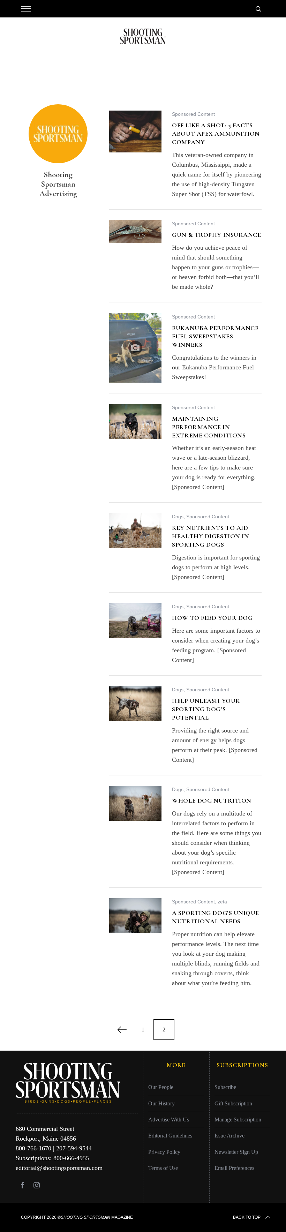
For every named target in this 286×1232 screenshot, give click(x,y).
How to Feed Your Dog (212, 618)
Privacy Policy (164, 1152)
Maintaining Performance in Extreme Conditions (209, 427)
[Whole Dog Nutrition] (135, 803)
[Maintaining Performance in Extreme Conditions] (135, 421)
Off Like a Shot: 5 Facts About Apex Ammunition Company (216, 133)
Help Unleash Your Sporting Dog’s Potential (206, 709)
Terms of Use (163, 1168)
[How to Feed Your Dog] (135, 620)
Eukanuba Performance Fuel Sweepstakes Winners (215, 336)
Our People (160, 1087)
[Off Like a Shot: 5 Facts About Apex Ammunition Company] (135, 131)
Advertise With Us (168, 1119)
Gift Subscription (233, 1103)
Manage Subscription (237, 1119)
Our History (161, 1103)
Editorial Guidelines (170, 1136)
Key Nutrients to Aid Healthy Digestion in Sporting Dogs (210, 536)
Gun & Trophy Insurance (216, 235)
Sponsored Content (193, 114)
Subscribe (225, 1087)
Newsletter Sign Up (236, 1152)
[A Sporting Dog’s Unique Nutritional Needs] (135, 915)
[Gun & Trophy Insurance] (135, 231)
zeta (222, 901)
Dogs (177, 516)
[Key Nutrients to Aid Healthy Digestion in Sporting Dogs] (135, 530)
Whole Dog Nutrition (211, 800)
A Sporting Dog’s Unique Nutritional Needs (215, 917)
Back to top (247, 1217)
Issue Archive (229, 1136)
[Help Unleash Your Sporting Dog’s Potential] (135, 703)
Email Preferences (234, 1168)
